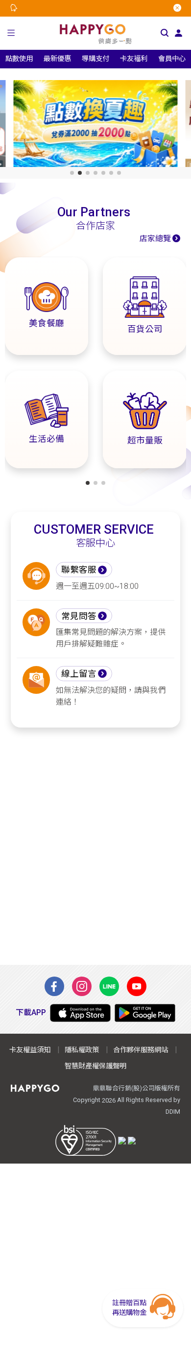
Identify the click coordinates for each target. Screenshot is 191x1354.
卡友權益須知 (29, 1050)
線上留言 (78, 674)
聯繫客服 (78, 570)
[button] (11, 33)
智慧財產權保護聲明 (95, 1066)
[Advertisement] (95, 846)
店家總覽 (155, 238)
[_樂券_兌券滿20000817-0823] (96, 125)
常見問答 (78, 616)
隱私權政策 (82, 1050)
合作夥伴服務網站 (140, 1050)
